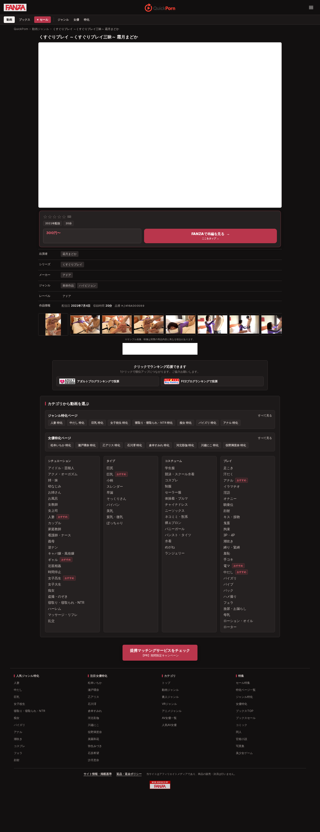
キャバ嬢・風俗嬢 (61, 553)
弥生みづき (95, 746)
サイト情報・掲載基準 (98, 774)
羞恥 (226, 553)
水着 (168, 541)
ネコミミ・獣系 (176, 517)
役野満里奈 (95, 732)
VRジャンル (169, 704)
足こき (228, 468)
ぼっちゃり (115, 523)
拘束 (226, 529)
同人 (239, 732)
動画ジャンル (40, 29)
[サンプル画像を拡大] (53, 324)
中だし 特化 (77, 422)
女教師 (53, 504)
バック (228, 590)
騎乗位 (228, 505)
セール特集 (243, 683)
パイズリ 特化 (207, 422)
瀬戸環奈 (93, 690)
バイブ (228, 584)
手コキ (228, 559)
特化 (86, 19)
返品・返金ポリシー (129, 774)
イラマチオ (231, 486)
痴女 (51, 590)
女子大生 (54, 584)
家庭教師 (54, 529)
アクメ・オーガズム (63, 474)
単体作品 (68, 285)
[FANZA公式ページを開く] (15, 7)
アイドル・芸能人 (61, 468)
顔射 (226, 511)
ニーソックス (175, 510)
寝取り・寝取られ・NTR (66, 602)
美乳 (110, 511)
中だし (228, 572)
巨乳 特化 (97, 422)
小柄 (110, 480)
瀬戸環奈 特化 (87, 445)
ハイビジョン (87, 285)
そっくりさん (116, 499)
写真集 (240, 746)
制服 (168, 486)
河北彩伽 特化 (185, 445)
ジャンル (63, 19)
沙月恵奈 (93, 760)
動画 (9, 19)
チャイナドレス (176, 504)
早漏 (110, 492)
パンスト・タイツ (178, 535)
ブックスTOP (244, 711)
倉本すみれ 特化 (159, 445)
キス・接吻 (231, 517)
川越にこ (93, 725)
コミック (241, 725)
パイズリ (230, 578)
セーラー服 (173, 492)
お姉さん (54, 492)
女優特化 (241, 704)
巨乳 (110, 474)
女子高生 (54, 578)
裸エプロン (173, 523)
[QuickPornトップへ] (160, 7)
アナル (228, 480)
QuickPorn (21, 29)
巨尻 (110, 468)
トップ (166, 683)
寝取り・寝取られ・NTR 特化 (154, 422)
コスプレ (171, 480)
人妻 (51, 517)
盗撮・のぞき (58, 596)
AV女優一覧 (169, 718)
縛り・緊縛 (231, 547)
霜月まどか (70, 254)
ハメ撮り (230, 596)
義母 (51, 541)
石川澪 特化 (134, 445)
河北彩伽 (93, 718)
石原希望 (93, 753)
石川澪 (92, 704)
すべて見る (265, 415)
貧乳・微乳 (115, 517)
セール (44, 19)
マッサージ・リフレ (63, 615)
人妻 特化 (57, 422)
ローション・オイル (238, 621)
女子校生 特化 (119, 422)
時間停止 (54, 572)
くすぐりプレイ (72, 264)
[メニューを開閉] (311, 7)
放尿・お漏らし (234, 609)
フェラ (228, 602)
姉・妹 (53, 480)
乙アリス (93, 697)
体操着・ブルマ (176, 498)
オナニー (230, 499)
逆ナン (53, 547)
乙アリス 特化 (111, 445)
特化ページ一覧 (246, 690)
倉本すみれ (95, 711)
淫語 (226, 492)
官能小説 (241, 739)
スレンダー (115, 486)
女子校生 (19, 704)
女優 (76, 19)
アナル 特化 (230, 422)
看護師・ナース (59, 535)
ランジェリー (175, 553)
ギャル (53, 560)
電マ (226, 566)
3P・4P (229, 535)
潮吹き (228, 541)
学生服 (170, 468)
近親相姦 (54, 566)
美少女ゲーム (244, 753)
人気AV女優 (169, 725)
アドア (67, 275)
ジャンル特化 (244, 697)
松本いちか (95, 683)
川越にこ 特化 (210, 445)
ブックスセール (246, 718)
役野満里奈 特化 (236, 445)
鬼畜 (226, 523)
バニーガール (175, 529)
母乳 (226, 615)
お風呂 (53, 498)
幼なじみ (54, 486)
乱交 (51, 621)
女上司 (53, 510)
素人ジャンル (170, 697)
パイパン (113, 505)
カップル (54, 523)
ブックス (24, 19)
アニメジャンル (172, 711)
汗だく (228, 474)
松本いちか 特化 (61, 445)
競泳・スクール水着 (179, 474)
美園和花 (93, 739)
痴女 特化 (186, 422)
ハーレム (54, 609)
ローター (230, 627)
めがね (170, 547)
